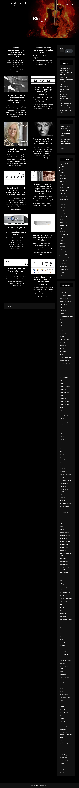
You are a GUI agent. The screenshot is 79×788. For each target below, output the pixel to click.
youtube (62, 769)
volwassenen (63, 757)
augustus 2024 (64, 234)
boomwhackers (64, 333)
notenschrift (63, 578)
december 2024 (64, 222)
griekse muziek (64, 413)
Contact (66, 4)
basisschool (63, 319)
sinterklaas (63, 674)
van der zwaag (64, 743)
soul (61, 686)
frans (61, 366)
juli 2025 (62, 202)
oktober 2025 (63, 193)
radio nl (62, 633)
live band (62, 500)
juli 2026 (62, 167)
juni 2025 (62, 205)
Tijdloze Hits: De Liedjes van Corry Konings (16, 150)
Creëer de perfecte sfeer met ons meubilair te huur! (43, 50)
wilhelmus (62, 763)
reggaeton (62, 642)
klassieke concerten (65, 480)
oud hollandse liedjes (66, 598)
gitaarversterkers (64, 404)
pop (61, 610)
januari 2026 (63, 184)
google (61, 407)
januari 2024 (63, 255)
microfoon (62, 515)
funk (61, 375)
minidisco (62, 521)
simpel (61, 671)
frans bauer (63, 369)
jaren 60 (62, 436)
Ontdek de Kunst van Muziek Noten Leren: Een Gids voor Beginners (43, 280)
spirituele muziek (65, 697)
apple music (63, 310)
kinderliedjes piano (65, 474)
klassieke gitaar (64, 483)
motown (62, 523)
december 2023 (64, 258)
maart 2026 (63, 178)
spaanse (62, 691)
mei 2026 (62, 172)
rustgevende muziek (65, 660)
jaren (61, 433)
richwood (62, 645)
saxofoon (62, 663)
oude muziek (63, 601)
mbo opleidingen (64, 512)
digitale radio (63, 345)
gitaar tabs (62, 395)
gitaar (61, 383)
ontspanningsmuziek (66, 587)
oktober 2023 (63, 263)
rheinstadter (65, 126)
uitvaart (62, 737)
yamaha (62, 766)
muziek (62, 529)
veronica (62, 746)
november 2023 (64, 261)
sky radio (62, 680)
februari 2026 (63, 181)
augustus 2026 (64, 164)
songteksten (63, 683)
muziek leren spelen (65, 538)
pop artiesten (63, 613)
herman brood (64, 416)
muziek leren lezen (65, 535)
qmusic (62, 625)
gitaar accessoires (65, 386)
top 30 (61, 715)
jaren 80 (62, 442)
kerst (61, 451)
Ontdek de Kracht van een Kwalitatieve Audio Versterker (43, 237)
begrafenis (63, 325)
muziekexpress (64, 547)
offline (61, 581)
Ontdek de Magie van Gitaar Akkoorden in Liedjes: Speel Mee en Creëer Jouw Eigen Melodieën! (43, 188)
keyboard (62, 460)
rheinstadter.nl (16, 3)
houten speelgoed (65, 422)
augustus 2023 (64, 269)
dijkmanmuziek (64, 348)
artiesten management (66, 316)
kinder (61, 466)
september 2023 (64, 266)
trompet (62, 718)
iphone (62, 424)
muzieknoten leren (65, 550)
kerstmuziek (63, 457)
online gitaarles (64, 584)
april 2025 (62, 211)
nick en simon (64, 572)
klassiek (62, 477)
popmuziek (63, 616)
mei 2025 (62, 208)
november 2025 (64, 190)
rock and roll (63, 651)
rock (61, 648)
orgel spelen (63, 595)
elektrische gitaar (65, 360)
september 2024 (64, 231)
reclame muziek (64, 636)
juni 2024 (62, 240)
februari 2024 (63, 252)
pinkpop (62, 607)
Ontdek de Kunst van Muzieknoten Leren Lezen (16, 271)
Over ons (58, 4)
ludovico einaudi (64, 506)
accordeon (63, 292)
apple (61, 307)
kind (61, 463)
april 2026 (62, 175)
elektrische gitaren (65, 363)
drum (61, 354)
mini (61, 518)
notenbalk (62, 575)
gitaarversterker (64, 401)
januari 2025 (63, 219)
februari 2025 (63, 216)
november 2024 (64, 225)
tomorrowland (64, 712)
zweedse (62, 772)
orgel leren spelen (65, 592)
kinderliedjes (63, 471)
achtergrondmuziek (65, 295)
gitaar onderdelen (65, 392)
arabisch (62, 313)
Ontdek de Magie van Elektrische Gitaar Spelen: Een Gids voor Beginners (16, 99)
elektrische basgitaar (66, 357)
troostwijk (62, 721)
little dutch (63, 497)
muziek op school (65, 541)
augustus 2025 (64, 199)
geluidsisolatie (64, 377)
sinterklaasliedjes (64, 677)
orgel (61, 589)
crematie (62, 342)
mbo (61, 509)
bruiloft (62, 336)
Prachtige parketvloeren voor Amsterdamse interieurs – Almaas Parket (16, 52)
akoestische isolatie (65, 301)
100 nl (61, 289)
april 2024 (62, 246)
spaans (61, 689)
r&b (61, 628)
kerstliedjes (63, 454)
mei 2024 (62, 243)
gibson (61, 380)
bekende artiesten (65, 328)
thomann (62, 709)
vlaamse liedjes (64, 754)
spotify (61, 700)
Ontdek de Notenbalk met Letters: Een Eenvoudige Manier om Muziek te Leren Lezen (16, 191)
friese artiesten (64, 372)
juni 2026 (62, 170)
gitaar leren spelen (65, 389)
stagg (61, 703)
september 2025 (64, 196)
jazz (61, 448)
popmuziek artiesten (66, 619)
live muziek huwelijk (65, 503)
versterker (63, 749)
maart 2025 (63, 214)
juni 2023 (62, 275)
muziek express (64, 532)
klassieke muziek (64, 486)
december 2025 (64, 187)
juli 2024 (62, 237)
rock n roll (62, 657)
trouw (61, 724)
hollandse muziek (65, 419)
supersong (63, 706)
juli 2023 (62, 272)
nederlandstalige (64, 564)
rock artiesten (64, 654)
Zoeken (62, 48)
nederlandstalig (64, 561)
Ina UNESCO (65, 139)
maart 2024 (63, 249)
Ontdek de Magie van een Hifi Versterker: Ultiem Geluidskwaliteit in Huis (16, 231)
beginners (62, 322)
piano (61, 604)
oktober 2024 (63, 228)
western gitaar (64, 760)
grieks (61, 410)
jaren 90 (62, 445)
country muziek (64, 339)
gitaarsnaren (63, 398)
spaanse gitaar (64, 694)
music (61, 526)
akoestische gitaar (65, 298)
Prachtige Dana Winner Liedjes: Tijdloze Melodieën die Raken (43, 141)
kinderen (62, 468)
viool (61, 752)
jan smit (62, 430)
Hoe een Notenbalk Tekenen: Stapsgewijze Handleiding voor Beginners (42, 90)
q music (62, 622)
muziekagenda (64, 544)
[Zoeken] (72, 4)
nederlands (63, 558)
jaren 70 (62, 439)
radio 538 (62, 631)
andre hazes (63, 304)
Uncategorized (64, 740)
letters (61, 494)
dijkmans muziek (64, 351)
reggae (61, 639)
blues (61, 331)
